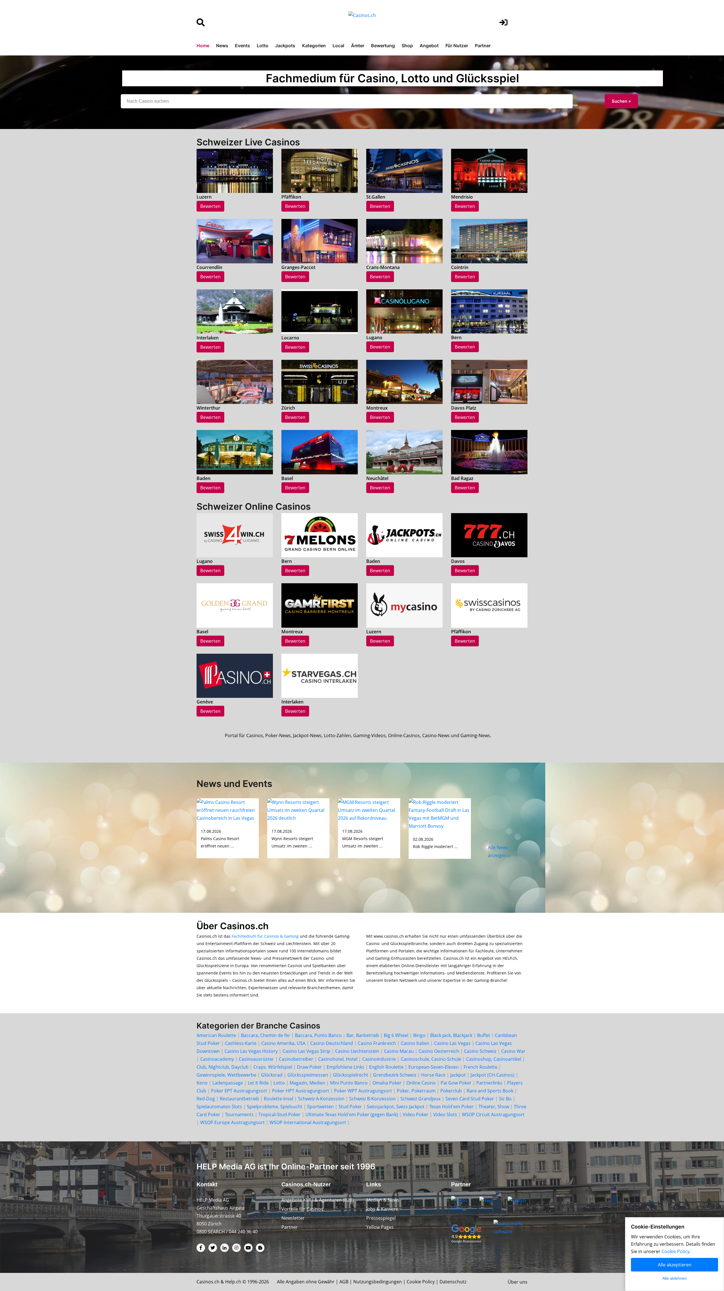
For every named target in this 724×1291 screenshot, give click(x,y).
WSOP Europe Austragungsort (232, 1122)
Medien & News (382, 1200)
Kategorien (314, 45)
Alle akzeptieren (674, 1265)
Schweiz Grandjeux (420, 1099)
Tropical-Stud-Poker (279, 1114)
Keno (202, 1083)
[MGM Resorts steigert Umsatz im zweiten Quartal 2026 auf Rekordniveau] (369, 809)
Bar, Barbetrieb (362, 1035)
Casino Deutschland (331, 1043)
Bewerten (210, 206)
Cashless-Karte (241, 1043)
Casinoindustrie (379, 1059)
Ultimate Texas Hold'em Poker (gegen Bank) (351, 1114)
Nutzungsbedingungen (377, 1282)
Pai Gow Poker (456, 1083)
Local (338, 45)
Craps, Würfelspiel (272, 1067)
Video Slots (445, 1114)
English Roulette (386, 1067)
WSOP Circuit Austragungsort (493, 1114)
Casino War (513, 1051)
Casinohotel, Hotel (337, 1059)
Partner (483, 45)
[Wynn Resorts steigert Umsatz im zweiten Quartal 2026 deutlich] (298, 809)
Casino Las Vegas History (251, 1051)
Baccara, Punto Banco (318, 1035)
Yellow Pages (380, 1227)
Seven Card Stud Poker (469, 1099)
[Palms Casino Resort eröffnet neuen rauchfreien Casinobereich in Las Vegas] (228, 809)
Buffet (483, 1035)
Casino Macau (399, 1051)
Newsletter (293, 1218)
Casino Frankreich (377, 1043)
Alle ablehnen (674, 1278)
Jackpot (458, 1075)
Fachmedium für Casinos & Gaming (265, 936)
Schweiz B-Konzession (372, 1099)
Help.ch (233, 1282)
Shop (407, 45)
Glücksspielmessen (307, 1075)
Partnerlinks (489, 1083)
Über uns (517, 1282)
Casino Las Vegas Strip (306, 1051)
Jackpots (285, 45)
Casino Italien (415, 1043)
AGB (343, 1282)
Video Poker (415, 1114)
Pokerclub (451, 1091)
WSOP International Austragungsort (308, 1122)
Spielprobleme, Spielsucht (274, 1106)
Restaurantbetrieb (239, 1099)
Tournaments (239, 1114)
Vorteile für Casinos (302, 1209)
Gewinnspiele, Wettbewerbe (226, 1075)
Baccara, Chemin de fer (265, 1035)
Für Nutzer (456, 45)
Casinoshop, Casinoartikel (493, 1059)
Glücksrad (272, 1075)
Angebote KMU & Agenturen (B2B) (317, 1200)
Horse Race (433, 1075)
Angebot (429, 45)
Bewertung (383, 45)
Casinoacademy (217, 1059)
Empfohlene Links (345, 1067)
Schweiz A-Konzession (321, 1099)
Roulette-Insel (278, 1099)
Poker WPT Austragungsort (363, 1091)
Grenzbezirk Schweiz (394, 1075)
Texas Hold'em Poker (451, 1106)
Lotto (262, 45)
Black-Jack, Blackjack (451, 1035)
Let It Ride (258, 1083)
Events (242, 45)
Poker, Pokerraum (416, 1091)
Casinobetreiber (296, 1059)
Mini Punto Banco (349, 1083)
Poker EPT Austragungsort (239, 1091)
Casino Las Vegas (452, 1043)
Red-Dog (206, 1099)
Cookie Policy (421, 1282)
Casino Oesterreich (439, 1051)
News (222, 45)
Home (203, 45)
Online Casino (421, 1083)
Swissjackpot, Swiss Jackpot (396, 1106)
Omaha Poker (387, 1083)
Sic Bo (505, 1099)
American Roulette (216, 1035)
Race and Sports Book (490, 1091)
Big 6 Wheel (396, 1035)
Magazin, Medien (307, 1083)
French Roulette (480, 1067)
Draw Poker (309, 1067)
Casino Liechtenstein (357, 1051)
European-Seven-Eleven (433, 1067)
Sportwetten (320, 1106)
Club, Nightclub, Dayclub (223, 1067)
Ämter (357, 45)
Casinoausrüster (256, 1059)
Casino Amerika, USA (283, 1043)
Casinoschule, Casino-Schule (431, 1059)
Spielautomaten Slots (219, 1106)
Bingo (419, 1035)
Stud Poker (350, 1106)
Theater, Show (494, 1106)
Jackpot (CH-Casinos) (492, 1075)
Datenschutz (452, 1282)
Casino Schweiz (480, 1051)
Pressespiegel (381, 1218)
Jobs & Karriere (382, 1209)
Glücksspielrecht (350, 1075)
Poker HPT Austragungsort (300, 1091)
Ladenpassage (227, 1083)
